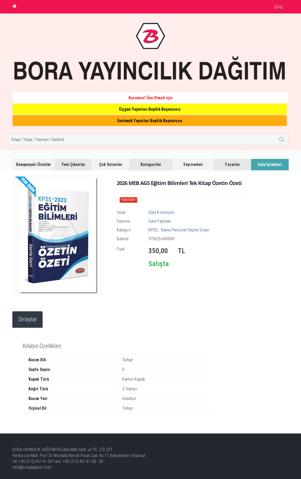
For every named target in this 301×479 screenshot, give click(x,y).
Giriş (278, 7)
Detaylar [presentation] (27, 319)
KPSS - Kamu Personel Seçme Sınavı (178, 230)
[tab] (27, 319)
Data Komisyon (161, 212)
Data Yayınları (159, 221)
